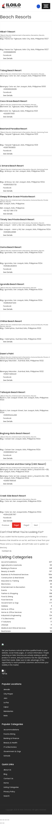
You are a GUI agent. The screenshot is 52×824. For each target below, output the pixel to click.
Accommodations (11, 729)
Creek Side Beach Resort (13, 495)
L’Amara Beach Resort (12, 165)
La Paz (6, 702)
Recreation (34, 35)
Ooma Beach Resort (10, 247)
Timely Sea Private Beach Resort (17, 219)
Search (7, 796)
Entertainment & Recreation (21, 35)
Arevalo (7, 689)
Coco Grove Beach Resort (13, 101)
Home (6, 783)
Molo (6, 715)
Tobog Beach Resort (11, 70)
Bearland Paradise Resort (13, 128)
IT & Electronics (10, 747)
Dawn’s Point (7, 353)
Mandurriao (8, 711)
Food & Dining (9, 734)
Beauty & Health (10, 742)
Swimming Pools (5, 37)
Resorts (41, 35)
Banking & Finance (11, 738)
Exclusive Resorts (37, 200)
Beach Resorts (6, 35)
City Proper (8, 694)
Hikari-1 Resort (7, 31)
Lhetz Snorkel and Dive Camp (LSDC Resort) (23, 464)
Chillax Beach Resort (11, 321)
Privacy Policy (9, 791)
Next (36, 525)
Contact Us (8, 778)
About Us (7, 770)
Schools (7, 756)
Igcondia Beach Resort (12, 284)
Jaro (5, 698)
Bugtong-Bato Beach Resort (15, 433)
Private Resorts (11, 359)
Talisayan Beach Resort (12, 392)
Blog (5, 774)
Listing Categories (11, 787)
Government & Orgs (12, 751)
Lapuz (6, 707)
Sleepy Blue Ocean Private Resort (17, 196)
